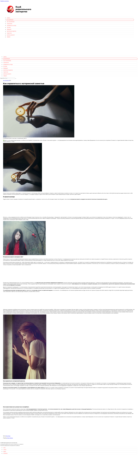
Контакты (5, 453)
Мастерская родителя (11, 31)
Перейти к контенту (4, 1)
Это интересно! (10, 19)
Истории (9, 27)
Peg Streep (8, 436)
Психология (9, 23)
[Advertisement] (69, 47)
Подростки (9, 33)
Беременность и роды (11, 25)
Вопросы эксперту (11, 35)
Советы (8, 17)
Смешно (8, 36)
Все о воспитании (10, 21)
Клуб (4, 447)
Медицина (9, 29)
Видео (4, 451)
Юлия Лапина (10, 438)
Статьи (4, 449)
